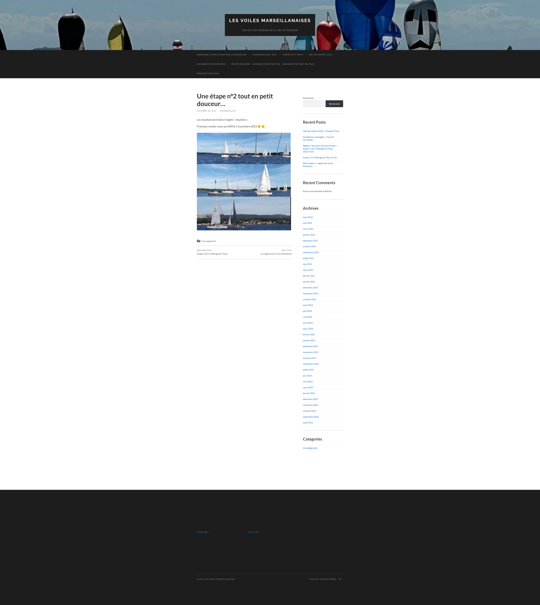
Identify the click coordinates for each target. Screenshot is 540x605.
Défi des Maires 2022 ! (321, 55)
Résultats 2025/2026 (208, 73)
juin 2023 (307, 375)
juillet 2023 (308, 369)
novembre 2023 (310, 352)
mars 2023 (308, 387)
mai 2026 (307, 223)
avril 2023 (308, 381)
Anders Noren (328, 579)
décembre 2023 (310, 346)
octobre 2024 (309, 299)
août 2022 (308, 422)
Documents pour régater (211, 64)
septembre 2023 (311, 363)
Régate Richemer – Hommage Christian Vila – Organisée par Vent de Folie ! (273, 64)
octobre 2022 (309, 410)
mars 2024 (308, 328)
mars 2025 (308, 270)
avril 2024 (308, 322)
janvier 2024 (309, 340)
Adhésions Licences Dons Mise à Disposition (222, 55)
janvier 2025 (309, 281)
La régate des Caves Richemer (276, 252)
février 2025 (309, 275)
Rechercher (308, 98)
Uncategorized (209, 241)
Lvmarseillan (228, 111)
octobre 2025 (309, 246)
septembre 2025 (311, 252)
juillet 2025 (308, 258)
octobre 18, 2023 (206, 111)
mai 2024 (307, 316)
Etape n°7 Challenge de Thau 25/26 (320, 157)
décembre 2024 (310, 287)
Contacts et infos (293, 55)
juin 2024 (307, 311)
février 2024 (309, 334)
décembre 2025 (310, 240)
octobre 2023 (309, 358)
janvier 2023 (309, 393)
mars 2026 (308, 228)
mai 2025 (307, 264)
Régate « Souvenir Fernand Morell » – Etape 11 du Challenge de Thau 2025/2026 (320, 148)
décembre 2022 (310, 399)
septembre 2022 (311, 416)
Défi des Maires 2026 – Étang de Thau (321, 131)
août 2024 (308, 305)
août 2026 (308, 217)
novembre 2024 (310, 293)
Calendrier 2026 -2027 (264, 55)
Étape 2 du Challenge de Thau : (212, 252)
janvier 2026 (309, 234)
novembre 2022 (310, 405)
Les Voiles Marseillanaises (270, 20)
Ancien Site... (203, 532)
